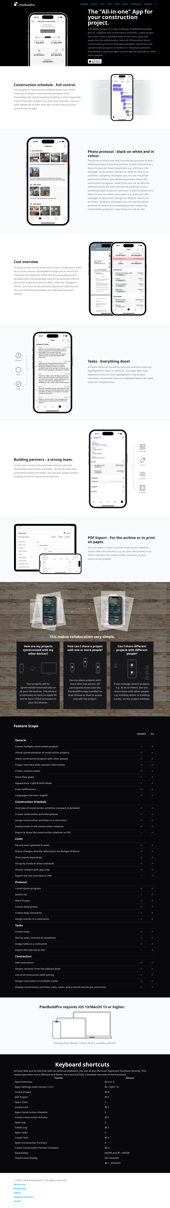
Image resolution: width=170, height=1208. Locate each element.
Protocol (94, 4)
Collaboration (136, 4)
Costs (102, 4)
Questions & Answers (23, 1197)
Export (125, 4)
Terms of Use (19, 1184)
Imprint (17, 1193)
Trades (117, 4)
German (17, 1201)
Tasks (109, 4)
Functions (148, 4)
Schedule (84, 4)
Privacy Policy (20, 1188)
